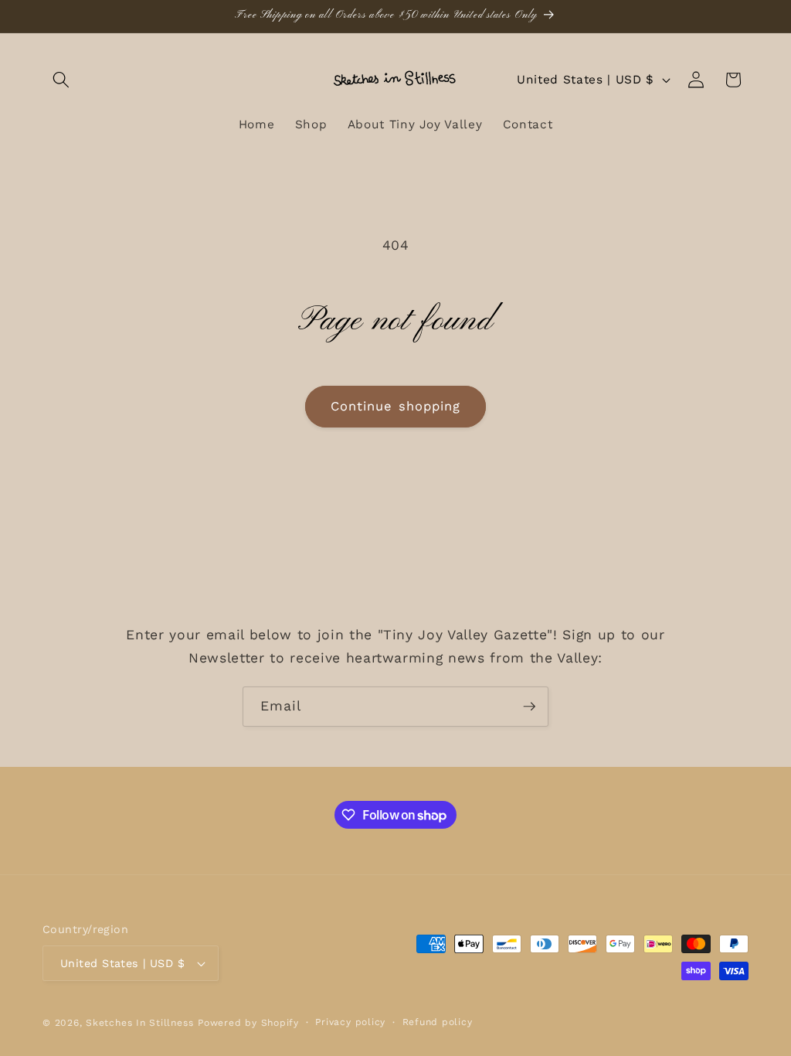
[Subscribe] (529, 706)
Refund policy (437, 1022)
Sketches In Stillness (139, 1022)
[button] (61, 79)
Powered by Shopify (248, 1022)
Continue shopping (396, 406)
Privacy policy (350, 1022)
